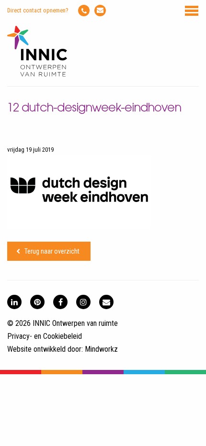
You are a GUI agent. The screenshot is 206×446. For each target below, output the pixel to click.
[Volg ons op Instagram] (83, 302)
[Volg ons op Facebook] (60, 302)
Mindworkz (101, 349)
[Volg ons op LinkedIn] (14, 302)
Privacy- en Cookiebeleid (44, 336)
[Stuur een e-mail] (100, 10)
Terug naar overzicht (52, 251)
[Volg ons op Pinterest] (37, 302)
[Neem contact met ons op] (106, 302)
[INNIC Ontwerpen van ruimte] (37, 74)
